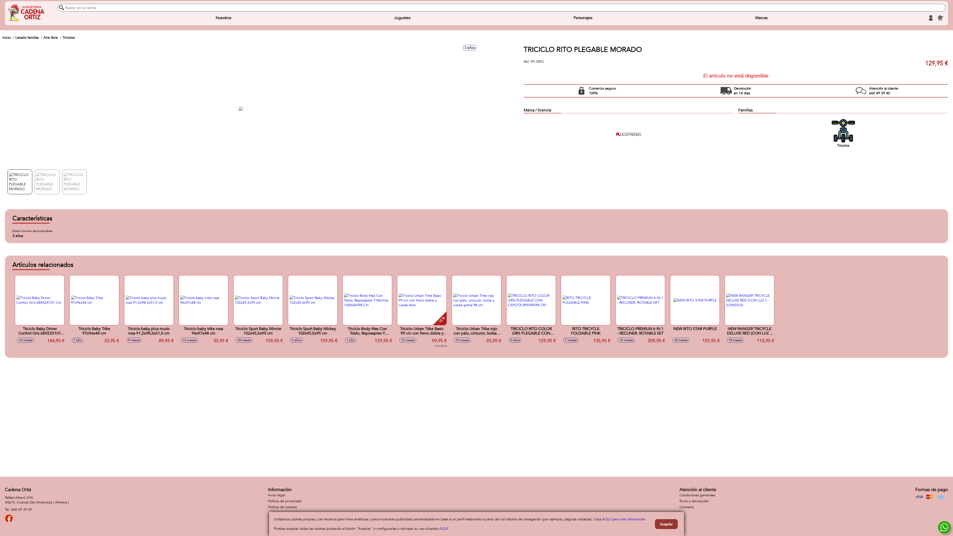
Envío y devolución (694, 501)
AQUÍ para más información (623, 519)
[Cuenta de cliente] (931, 18)
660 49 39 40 (21, 509)
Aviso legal (276, 495)
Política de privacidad (285, 501)
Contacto (687, 507)
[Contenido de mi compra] (941, 18)
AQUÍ (443, 528)
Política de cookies (282, 507)
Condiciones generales (697, 495)
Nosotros (223, 18)
